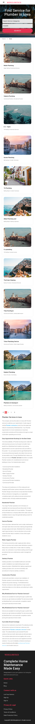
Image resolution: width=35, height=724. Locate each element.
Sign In (6, 700)
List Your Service (9, 694)
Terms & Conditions (10, 712)
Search (17, 31)
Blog (5, 686)
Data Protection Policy (10, 715)
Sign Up (6, 697)
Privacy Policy (8, 709)
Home (3, 38)
